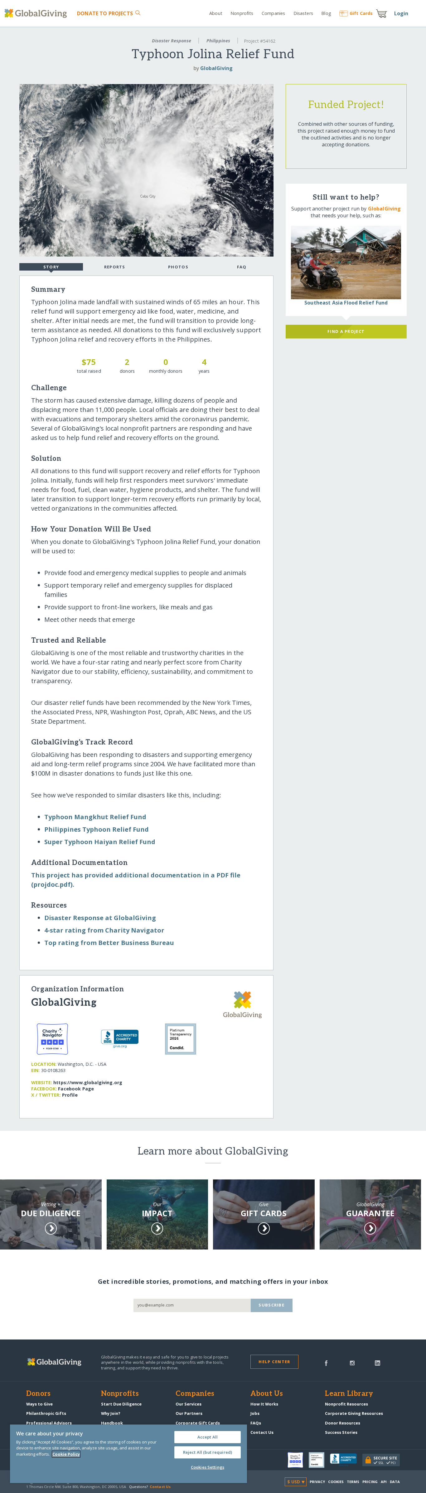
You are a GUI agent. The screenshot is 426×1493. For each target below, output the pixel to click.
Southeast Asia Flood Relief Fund (346, 302)
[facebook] (326, 1362)
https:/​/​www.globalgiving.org (87, 1082)
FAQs (255, 1423)
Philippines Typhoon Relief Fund (96, 829)
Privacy (317, 1481)
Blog (326, 13)
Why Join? (110, 1413)
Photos (178, 267)
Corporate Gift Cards (198, 1423)
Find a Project (346, 331)
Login (401, 13)
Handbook (112, 1423)
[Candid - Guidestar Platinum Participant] (319, 1460)
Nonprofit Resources (346, 1404)
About (215, 13)
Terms (353, 1481)
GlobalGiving (216, 68)
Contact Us (262, 1432)
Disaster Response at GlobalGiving (100, 918)
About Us (266, 1394)
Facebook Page (76, 1089)
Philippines (218, 41)
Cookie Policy (66, 1454)
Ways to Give (39, 1404)
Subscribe (271, 1305)
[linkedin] (377, 1362)
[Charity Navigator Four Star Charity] (298, 1460)
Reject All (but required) (207, 1452)
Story (51, 267)
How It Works (264, 1404)
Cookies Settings (207, 1467)
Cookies (336, 1481)
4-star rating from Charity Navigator (104, 930)
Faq (242, 267)
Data (395, 1481)
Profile (70, 1095)
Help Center (274, 1361)
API (384, 1481)
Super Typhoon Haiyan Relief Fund (99, 842)
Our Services (188, 1404)
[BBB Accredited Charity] (346, 1460)
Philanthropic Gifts (46, 1413)
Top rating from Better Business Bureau (109, 942)
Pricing (370, 1481)
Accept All (207, 1437)
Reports (114, 267)
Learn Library (349, 1394)
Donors (38, 1394)
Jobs (254, 1413)
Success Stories (341, 1432)
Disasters (303, 13)
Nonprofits (241, 13)
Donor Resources (342, 1423)
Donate (105, 13)
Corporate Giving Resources (354, 1413)
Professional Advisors (49, 1423)
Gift (361, 13)
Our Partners (189, 1413)
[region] (128, 1453)
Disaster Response (171, 41)
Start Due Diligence (121, 1404)
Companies (273, 13)
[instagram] (352, 1362)
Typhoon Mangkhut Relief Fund (95, 817)
